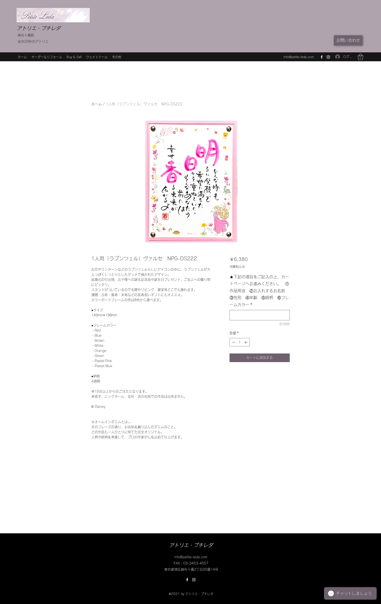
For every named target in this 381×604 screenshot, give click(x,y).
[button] (360, 57)
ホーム (96, 104)
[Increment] (246, 342)
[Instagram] (328, 57)
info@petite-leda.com (299, 57)
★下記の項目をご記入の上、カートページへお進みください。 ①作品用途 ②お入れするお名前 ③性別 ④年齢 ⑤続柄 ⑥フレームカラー (259, 291)
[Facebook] (321, 57)
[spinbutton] (239, 342)
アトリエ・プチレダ (38, 28)
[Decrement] (233, 342)
